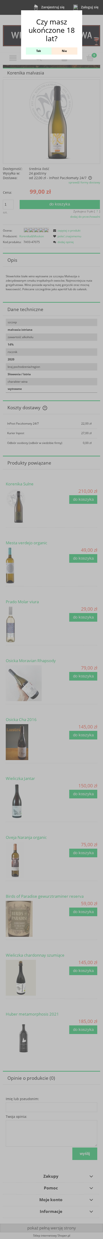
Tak (38, 51)
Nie (64, 51)
